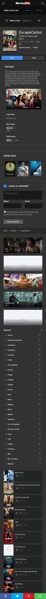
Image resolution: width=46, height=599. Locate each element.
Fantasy (10, 380)
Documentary (13, 365)
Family (10, 375)
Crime (10, 360)
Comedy (11, 355)
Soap (10, 434)
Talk (9, 439)
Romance (11, 419)
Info (12, 58)
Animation (11, 350)
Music (10, 399)
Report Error (29, 10)
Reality (10, 414)
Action (10, 335)
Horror (10, 390)
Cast (34, 58)
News (10, 409)
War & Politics (13, 459)
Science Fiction (24, 47)
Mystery (10, 404)
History (10, 385)
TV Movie (11, 449)
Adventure (11, 345)
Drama (10, 370)
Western (11, 464)
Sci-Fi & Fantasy (13, 424)
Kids (9, 395)
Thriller (35, 47)
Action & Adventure (15, 340)
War (9, 454)
